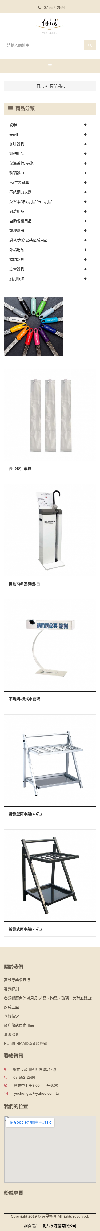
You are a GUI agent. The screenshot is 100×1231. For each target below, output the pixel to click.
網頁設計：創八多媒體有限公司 (50, 1226)
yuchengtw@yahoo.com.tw (36, 1093)
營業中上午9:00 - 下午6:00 (36, 1085)
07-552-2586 (54, 7)
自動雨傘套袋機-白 (24, 584)
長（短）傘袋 (20, 468)
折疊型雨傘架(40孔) (25, 814)
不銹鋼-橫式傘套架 (24, 699)
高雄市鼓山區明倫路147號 (34, 1069)
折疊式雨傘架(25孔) (25, 929)
